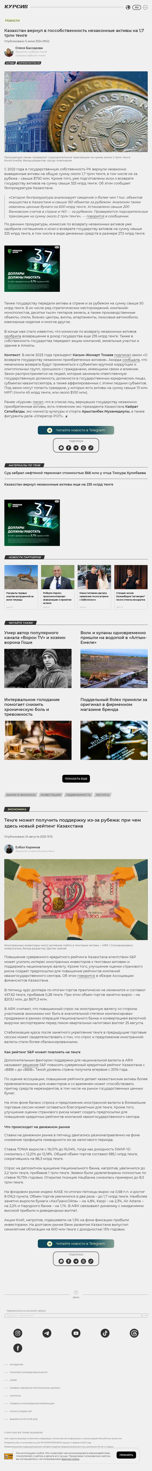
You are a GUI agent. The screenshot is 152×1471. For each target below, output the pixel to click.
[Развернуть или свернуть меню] (145, 7)
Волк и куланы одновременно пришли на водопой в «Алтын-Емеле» (113, 637)
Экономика (17, 809)
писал (38, 402)
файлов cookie (70, 1458)
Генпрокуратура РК (29, 63)
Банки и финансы (21, 795)
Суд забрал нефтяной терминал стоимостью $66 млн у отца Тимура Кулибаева (75, 473)
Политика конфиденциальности (28, 1372)
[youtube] (76, 1333)
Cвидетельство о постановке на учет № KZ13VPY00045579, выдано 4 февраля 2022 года (47, 1442)
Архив (13, 1380)
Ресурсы (103, 795)
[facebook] (17, 1348)
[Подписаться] (145, 1315)
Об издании (16, 1365)
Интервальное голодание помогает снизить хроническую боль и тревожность (32, 707)
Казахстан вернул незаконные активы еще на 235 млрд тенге (58, 484)
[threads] (134, 1333)
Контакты (15, 1396)
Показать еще (76, 778)
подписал (122, 355)
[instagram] (17, 1333)
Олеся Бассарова (29, 48)
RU (137, 7)
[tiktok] (105, 1333)
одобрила (12, 336)
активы (10, 63)
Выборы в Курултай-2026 (23, 1419)
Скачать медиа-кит (21, 1411)
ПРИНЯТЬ (126, 1455)
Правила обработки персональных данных (35, 1388)
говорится (95, 216)
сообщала (131, 360)
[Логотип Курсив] (16, 6)
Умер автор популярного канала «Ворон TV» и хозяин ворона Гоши (34, 637)
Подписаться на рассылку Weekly (26, 1311)
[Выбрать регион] (128, 7)
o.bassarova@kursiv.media (30, 55)
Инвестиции (50, 795)
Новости (12, 20)
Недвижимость (78, 795)
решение (31, 1065)
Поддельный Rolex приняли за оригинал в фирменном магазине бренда (113, 704)
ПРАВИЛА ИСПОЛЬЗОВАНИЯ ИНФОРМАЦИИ (32, 1404)
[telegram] (46, 1333)
